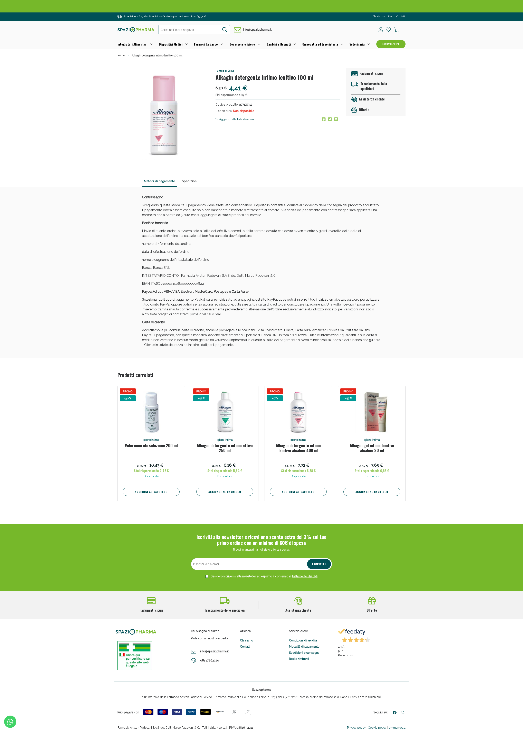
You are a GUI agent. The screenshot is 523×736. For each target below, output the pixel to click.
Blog (390, 16)
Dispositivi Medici (170, 44)
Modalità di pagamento (304, 646)
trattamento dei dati (304, 576)
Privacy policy (356, 727)
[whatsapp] (10, 722)
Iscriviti (319, 564)
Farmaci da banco (206, 44)
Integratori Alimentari (132, 44)
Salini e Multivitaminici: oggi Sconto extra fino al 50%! (261, 6)
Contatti (401, 16)
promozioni (390, 44)
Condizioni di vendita (303, 640)
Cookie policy (377, 727)
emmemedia (397, 727)
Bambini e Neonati (278, 44)
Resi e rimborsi (299, 658)
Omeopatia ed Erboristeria (320, 44)
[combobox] (194, 29)
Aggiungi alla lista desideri (236, 119)
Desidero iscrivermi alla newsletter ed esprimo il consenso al (263, 576)
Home (121, 55)
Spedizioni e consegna (304, 652)
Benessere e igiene (242, 44)
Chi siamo (378, 16)
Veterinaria (357, 44)
